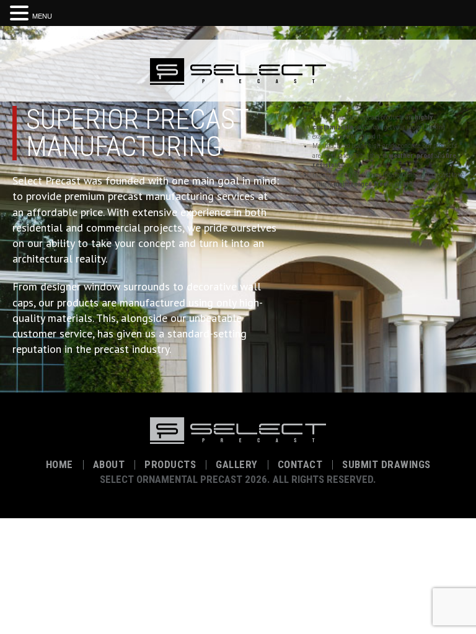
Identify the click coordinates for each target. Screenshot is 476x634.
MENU (42, 15)
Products (170, 464)
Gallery (237, 464)
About (109, 464)
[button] (21, 11)
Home (59, 464)
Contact (300, 464)
